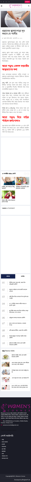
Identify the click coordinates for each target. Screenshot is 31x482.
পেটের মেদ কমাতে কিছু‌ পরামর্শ (8, 187)
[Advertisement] (15, 154)
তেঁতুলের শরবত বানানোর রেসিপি (17, 317)
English (27, 1)
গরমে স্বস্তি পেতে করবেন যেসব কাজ (8, 201)
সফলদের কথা (5, 458)
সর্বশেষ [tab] (8, 276)
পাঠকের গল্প (5, 456)
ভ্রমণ (3, 453)
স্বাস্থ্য (3, 439)
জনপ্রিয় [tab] (22, 276)
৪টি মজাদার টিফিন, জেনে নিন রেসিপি (18, 330)
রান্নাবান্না (3, 451)
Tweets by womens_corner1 (9, 430)
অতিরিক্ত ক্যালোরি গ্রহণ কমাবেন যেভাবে (22, 187)
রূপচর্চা (3, 444)
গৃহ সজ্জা (4, 449)
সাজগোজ (4, 446)
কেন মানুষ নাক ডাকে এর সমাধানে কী (20, 378)
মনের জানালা (5, 442)
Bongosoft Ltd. (26, 480)
